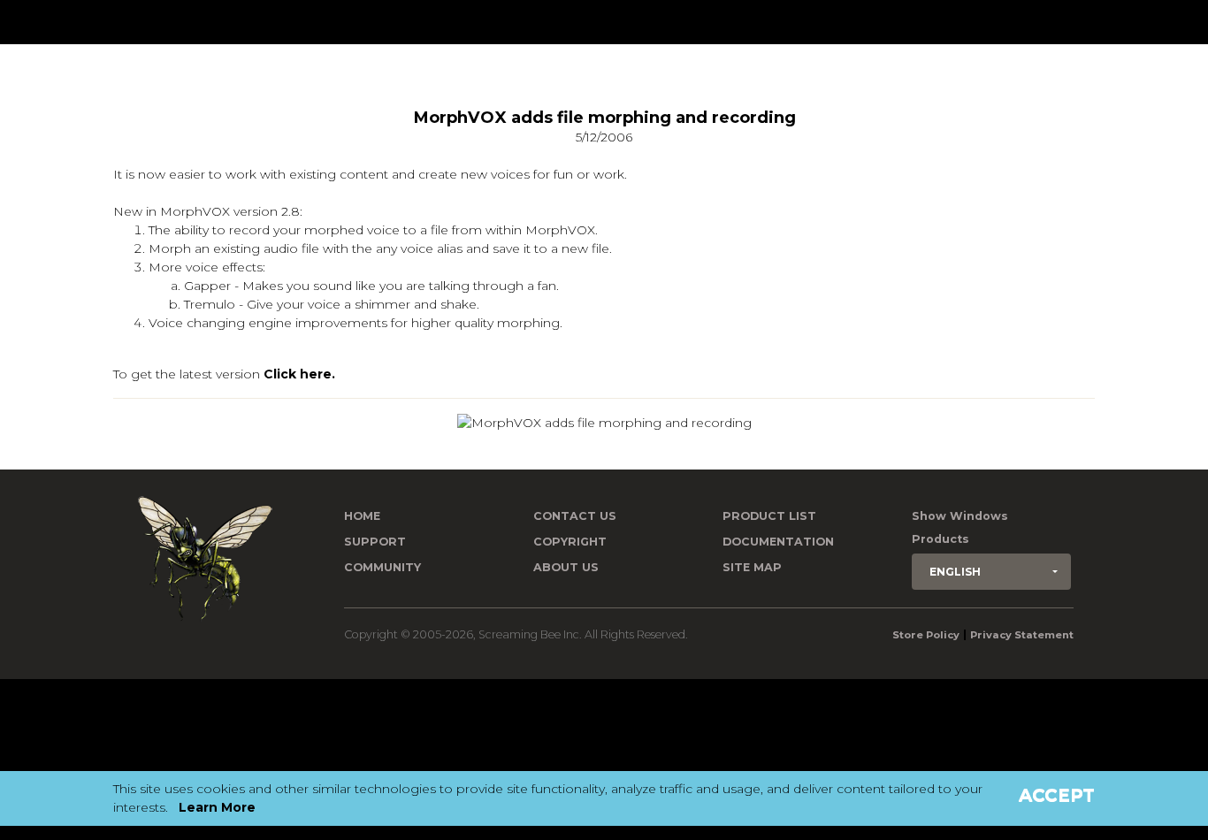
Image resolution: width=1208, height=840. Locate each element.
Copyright (570, 541)
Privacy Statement (1022, 635)
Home (362, 516)
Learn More (217, 807)
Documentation (778, 541)
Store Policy (926, 635)
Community (382, 567)
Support (375, 541)
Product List (769, 516)
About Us (566, 567)
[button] (991, 572)
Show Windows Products (960, 527)
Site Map (752, 567)
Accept (1057, 795)
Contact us (574, 516)
